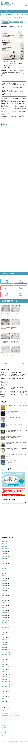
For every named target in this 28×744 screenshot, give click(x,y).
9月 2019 (4, 659)
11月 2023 (4, 546)
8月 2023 (4, 553)
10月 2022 (4, 573)
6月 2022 (4, 583)
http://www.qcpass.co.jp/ (13, 94)
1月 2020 (4, 649)
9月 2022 (4, 575)
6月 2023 (4, 556)
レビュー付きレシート (7, 710)
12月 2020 (4, 622)
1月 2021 (4, 620)
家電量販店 (3, 23)
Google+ (7, 288)
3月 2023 (4, 561)
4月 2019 (4, 671)
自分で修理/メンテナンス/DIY (9, 713)
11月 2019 (4, 654)
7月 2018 (4, 693)
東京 (7, 23)
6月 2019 (4, 666)
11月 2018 (4, 684)
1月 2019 (4, 679)
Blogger (26, 741)
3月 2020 (4, 644)
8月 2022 (4, 578)
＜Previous (5, 363)
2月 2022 (4, 593)
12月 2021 (4, 598)
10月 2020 (4, 627)
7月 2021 (4, 605)
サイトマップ (5, 735)
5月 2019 (4, 669)
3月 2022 (4, 590)
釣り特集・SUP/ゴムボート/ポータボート (11, 715)
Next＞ (23, 363)
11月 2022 (4, 570)
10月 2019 (4, 657)
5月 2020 (4, 639)
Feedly (20, 295)
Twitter (7, 282)
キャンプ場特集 (6, 723)
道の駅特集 (4, 725)
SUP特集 (4, 732)
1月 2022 (4, 595)
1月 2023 (4, 566)
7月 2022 (4, 580)
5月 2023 (4, 558)
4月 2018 (4, 701)
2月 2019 (4, 676)
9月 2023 (4, 551)
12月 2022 (4, 568)
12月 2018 (4, 681)
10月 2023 (4, 548)
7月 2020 (4, 634)
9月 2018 (4, 689)
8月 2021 (4, 602)
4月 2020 (4, 642)
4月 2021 (4, 612)
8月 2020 (4, 632)
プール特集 (4, 730)
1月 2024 (4, 541)
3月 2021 (4, 615)
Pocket (7, 295)
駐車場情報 (4, 728)
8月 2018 (4, 691)
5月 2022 (4, 585)
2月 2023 (4, 563)
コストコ (4, 720)
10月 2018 (4, 686)
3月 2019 (4, 674)
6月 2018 (4, 696)
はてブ (20, 288)
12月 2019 (4, 652)
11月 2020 (4, 625)
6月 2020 (4, 637)
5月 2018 (4, 698)
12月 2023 (4, 543)
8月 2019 (4, 661)
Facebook (20, 282)
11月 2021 (4, 600)
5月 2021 (4, 610)
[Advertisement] (14, 185)
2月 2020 (4, 647)
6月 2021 (4, 607)
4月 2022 (4, 588)
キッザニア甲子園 (6, 718)
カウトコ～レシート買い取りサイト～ (10, 111)
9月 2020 (4, 629)
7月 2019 (4, 664)
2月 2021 (4, 617)
